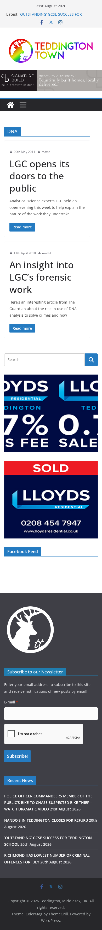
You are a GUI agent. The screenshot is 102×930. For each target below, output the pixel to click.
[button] (51, 80)
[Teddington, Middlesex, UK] (10, 105)
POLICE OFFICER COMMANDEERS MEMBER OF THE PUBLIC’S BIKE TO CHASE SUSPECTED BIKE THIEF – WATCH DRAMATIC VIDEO (48, 802)
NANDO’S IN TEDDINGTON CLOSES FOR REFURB (46, 820)
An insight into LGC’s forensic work (41, 277)
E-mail (11, 702)
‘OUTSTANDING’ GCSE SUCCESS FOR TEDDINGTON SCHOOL (51, 17)
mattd (46, 152)
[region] (51, 80)
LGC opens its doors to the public (39, 176)
